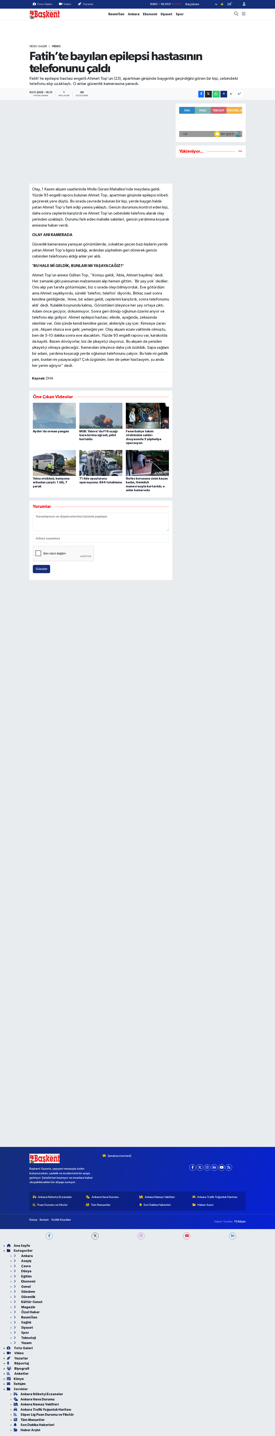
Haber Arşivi (205, 1411)
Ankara (134, 14)
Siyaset (166, 14)
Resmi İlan (116, 14)
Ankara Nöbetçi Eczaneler (55, 1403)
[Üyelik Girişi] (242, 4)
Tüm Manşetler (101, 1411)
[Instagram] (207, 1374)
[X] (199, 1374)
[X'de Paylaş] (208, 94)
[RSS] (228, 1374)
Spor (180, 14)
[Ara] (236, 14)
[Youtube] (221, 1374)
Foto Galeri (44, 4)
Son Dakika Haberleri (157, 1411)
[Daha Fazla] (223, 94)
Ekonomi (150, 14)
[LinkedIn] (214, 1374)
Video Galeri (38, 46)
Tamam (242, 1430)
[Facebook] (192, 1374)
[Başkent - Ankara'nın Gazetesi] (44, 14)
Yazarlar (88, 4)
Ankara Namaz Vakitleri (160, 1403)
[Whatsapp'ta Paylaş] (216, 94)
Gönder (42, 569)
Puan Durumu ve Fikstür (52, 1411)
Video (67, 4)
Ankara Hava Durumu (105, 1403)
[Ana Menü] (244, 14)
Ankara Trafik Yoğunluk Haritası (217, 1403)
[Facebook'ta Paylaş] (201, 94)
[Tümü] (240, 151)
